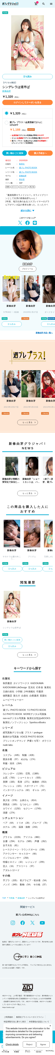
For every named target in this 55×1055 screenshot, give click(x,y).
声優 (41, 841)
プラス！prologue (33, 732)
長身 (24, 781)
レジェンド (36, 862)
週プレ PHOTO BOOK (28, 168)
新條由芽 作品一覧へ (44, 333)
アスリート (25, 866)
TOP (4, 898)
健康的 (40, 781)
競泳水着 (11, 759)
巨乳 (33, 773)
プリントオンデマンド (14, 740)
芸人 (9, 866)
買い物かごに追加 (14, 153)
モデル (25, 841)
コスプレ (12, 755)
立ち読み (27, 76)
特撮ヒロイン (13, 862)
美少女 (32, 187)
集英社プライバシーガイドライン (30, 1017)
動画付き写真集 (11, 736)
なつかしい (30, 804)
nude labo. (8, 745)
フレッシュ (13, 786)
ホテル (10, 827)
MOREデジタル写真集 (34, 714)
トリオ (23, 822)
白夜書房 (34, 695)
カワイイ (14, 187)
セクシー (33, 808)
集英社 (22, 164)
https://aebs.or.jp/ (8, 1007)
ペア (9, 822)
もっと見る (27, 422)
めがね (29, 759)
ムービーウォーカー (13, 699)
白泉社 (24, 695)
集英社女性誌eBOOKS (38, 718)
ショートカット (30, 777)
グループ (40, 822)
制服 (29, 755)
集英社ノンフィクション (15, 722)
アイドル (32, 837)
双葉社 (43, 695)
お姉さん (29, 800)
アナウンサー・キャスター (20, 853)
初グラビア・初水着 (34, 880)
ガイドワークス (21, 683)
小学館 (19, 691)
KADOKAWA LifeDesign (15, 687)
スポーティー (35, 786)
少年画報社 (29, 691)
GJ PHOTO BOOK (12, 714)
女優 (9, 841)
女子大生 (11, 845)
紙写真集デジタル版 (13, 732)
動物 (26, 884)
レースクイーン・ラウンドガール (24, 849)
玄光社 (31, 687)
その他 (40, 884)
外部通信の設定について (39, 1022)
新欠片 (16, 695)
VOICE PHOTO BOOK (32, 736)
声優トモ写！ (34, 740)
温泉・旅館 (29, 827)
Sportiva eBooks (37, 722)
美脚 (9, 781)
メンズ (11, 884)
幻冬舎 (39, 687)
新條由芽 (6, 91)
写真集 (12, 898)
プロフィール (27, 269)
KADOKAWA (37, 683)
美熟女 (11, 804)
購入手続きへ (40, 153)
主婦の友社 (8, 691)
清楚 (7, 187)
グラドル (12, 837)
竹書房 (39, 691)
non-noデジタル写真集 (14, 718)
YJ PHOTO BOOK (36, 710)
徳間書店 (7, 695)
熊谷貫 (22, 179)
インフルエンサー (16, 857)
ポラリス (46, 740)
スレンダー (24, 187)
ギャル (39, 790)
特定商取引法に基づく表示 (15, 1022)
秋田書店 (7, 683)
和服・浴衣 (13, 763)
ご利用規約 (8, 1017)
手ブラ (11, 880)
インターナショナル (17, 790)
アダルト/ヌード (11, 870)
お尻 (9, 777)
